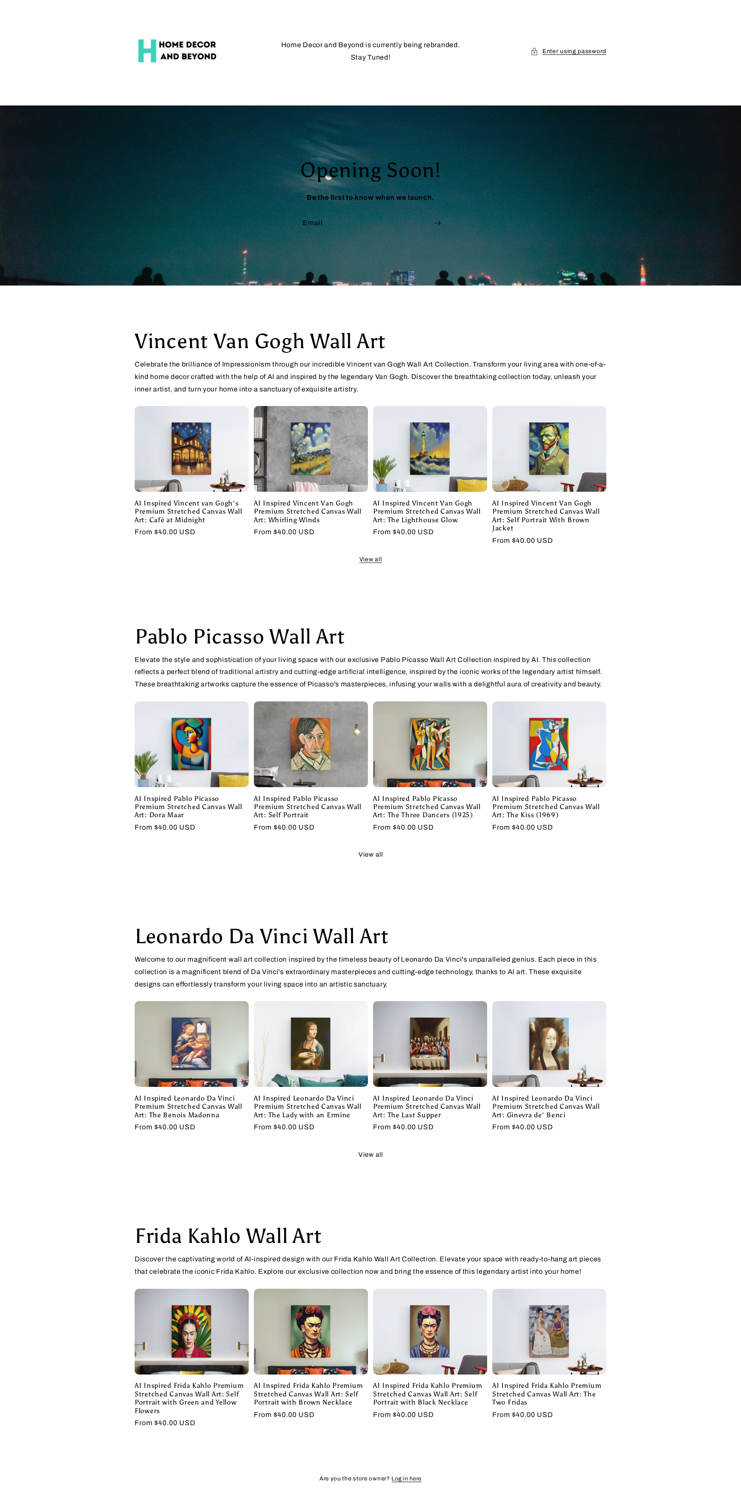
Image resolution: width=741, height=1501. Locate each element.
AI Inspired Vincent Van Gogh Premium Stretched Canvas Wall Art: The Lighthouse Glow (427, 511)
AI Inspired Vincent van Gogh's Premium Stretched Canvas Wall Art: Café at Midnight (188, 511)
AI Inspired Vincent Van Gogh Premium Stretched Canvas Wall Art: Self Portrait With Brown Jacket (546, 515)
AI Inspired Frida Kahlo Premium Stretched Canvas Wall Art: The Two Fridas (546, 1393)
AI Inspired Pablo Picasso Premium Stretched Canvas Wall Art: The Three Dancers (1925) (427, 806)
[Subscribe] (437, 223)
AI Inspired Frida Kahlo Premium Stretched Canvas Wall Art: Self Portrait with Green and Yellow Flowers (189, 1397)
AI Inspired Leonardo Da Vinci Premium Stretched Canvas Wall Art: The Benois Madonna (188, 1106)
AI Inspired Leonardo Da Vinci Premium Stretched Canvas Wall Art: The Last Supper (427, 1106)
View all (370, 559)
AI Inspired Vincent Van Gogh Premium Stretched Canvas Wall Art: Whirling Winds (307, 511)
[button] (568, 51)
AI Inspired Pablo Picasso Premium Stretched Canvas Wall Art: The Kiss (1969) (546, 806)
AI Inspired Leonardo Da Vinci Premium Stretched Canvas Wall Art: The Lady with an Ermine (307, 1106)
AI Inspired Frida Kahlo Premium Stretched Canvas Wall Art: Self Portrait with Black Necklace (427, 1393)
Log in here (407, 1479)
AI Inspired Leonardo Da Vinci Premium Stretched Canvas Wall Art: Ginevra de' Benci (546, 1106)
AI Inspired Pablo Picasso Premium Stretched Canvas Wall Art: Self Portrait (307, 806)
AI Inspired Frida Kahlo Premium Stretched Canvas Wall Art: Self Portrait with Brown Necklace (308, 1393)
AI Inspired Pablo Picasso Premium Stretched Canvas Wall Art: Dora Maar (188, 806)
